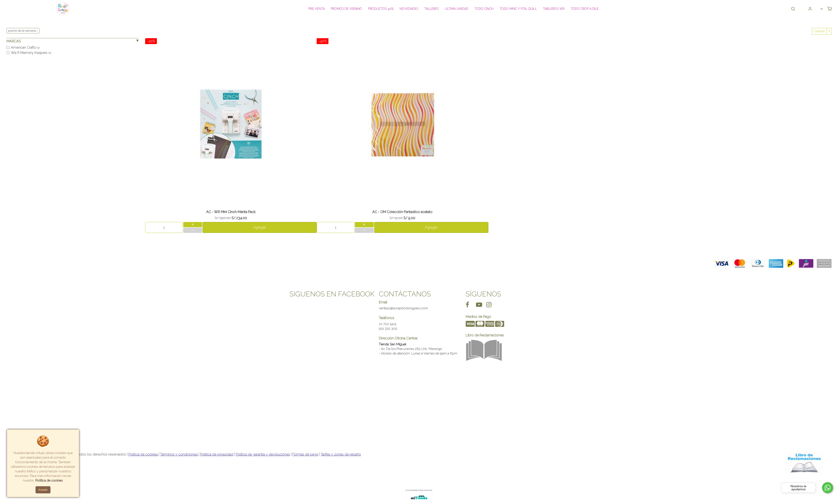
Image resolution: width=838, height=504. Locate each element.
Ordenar (819, 31)
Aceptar (43, 489)
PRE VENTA (316, 8)
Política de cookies (143, 454)
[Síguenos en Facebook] (467, 304)
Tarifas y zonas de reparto (341, 454)
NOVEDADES (409, 8)
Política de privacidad (216, 454)
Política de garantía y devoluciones (263, 454)
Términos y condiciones (179, 454)
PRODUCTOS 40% (380, 8)
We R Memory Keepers (31, 53)
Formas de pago (305, 454)
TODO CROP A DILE (585, 8)
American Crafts (25, 47)
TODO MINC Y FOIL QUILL (518, 8)
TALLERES (431, 8)
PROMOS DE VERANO (346, 8)
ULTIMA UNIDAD (456, 8)
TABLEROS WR (554, 8)
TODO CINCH (483, 8)
